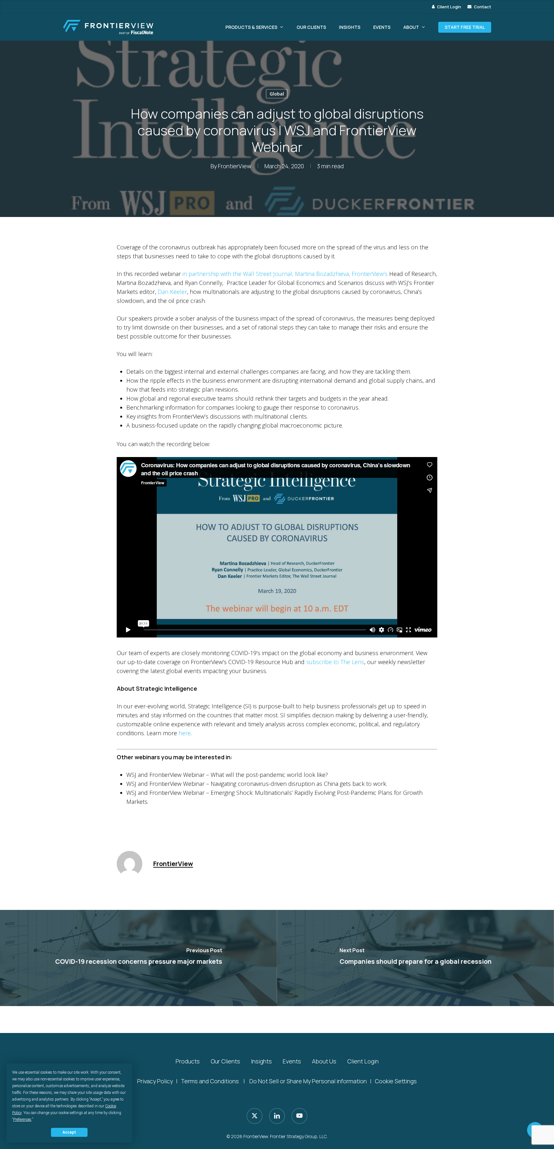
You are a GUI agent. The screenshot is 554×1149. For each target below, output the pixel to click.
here (185, 733)
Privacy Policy (155, 1081)
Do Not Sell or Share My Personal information (308, 1081)
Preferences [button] (22, 1119)
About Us (324, 1061)
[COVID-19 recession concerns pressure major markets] (138, 958)
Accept (69, 1132)
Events (292, 1061)
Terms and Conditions (210, 1081)
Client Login (363, 1061)
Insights (261, 1061)
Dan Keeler (172, 292)
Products (188, 1061)
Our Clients (225, 1061)
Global (277, 94)
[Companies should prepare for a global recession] (415, 958)
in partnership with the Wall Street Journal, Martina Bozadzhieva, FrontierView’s (285, 274)
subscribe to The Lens (335, 662)
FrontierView (234, 166)
